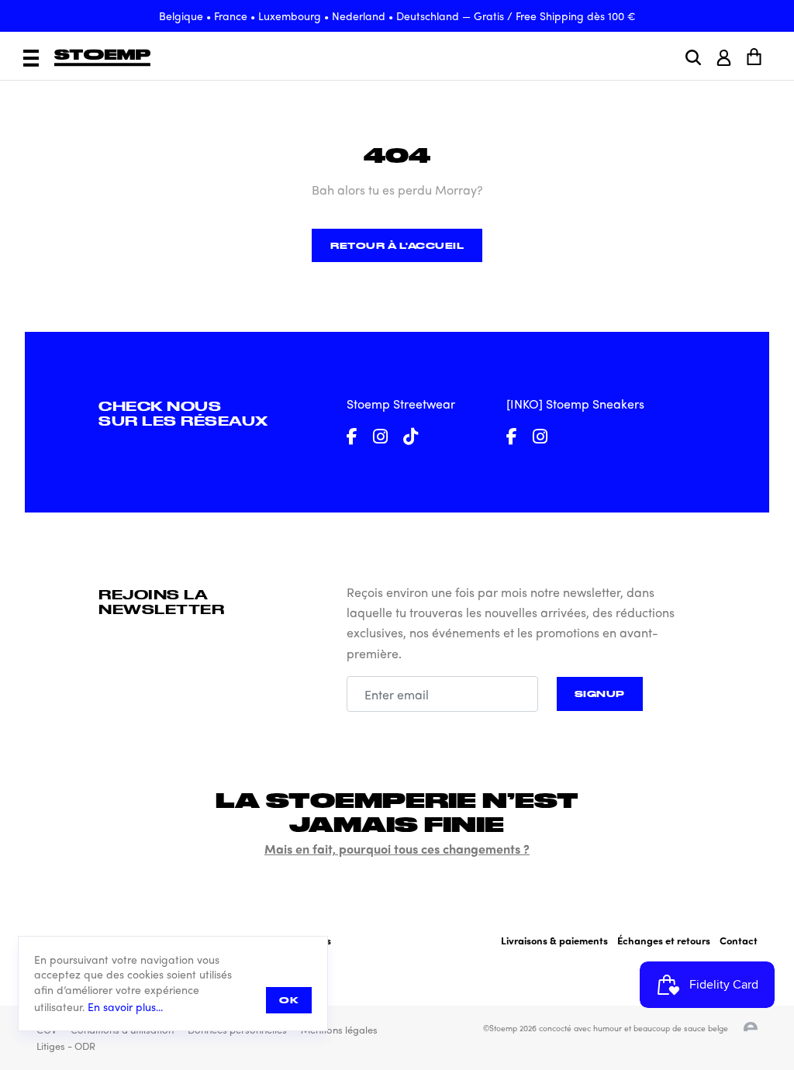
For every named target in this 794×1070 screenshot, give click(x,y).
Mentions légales (339, 1029)
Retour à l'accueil (397, 245)
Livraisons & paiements (554, 940)
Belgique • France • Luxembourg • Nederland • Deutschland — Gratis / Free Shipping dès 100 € (397, 15)
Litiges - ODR (65, 1045)
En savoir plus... (125, 1006)
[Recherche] (693, 57)
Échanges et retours (663, 940)
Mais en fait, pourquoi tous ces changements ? (397, 849)
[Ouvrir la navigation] (31, 58)
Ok (289, 1000)
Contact (739, 940)
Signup (600, 694)
